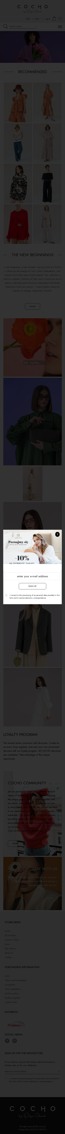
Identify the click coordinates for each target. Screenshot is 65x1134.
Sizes (7, 976)
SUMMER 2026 (12, 939)
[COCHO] (32, 47)
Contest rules (11, 1002)
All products (10, 935)
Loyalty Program (12, 997)
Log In (47, 18)
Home (7, 931)
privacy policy (12, 993)
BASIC (7, 944)
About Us (9, 953)
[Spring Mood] (32, 391)
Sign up (32, 586)
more (32, 306)
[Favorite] (60, 18)
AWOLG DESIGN (38, 1129)
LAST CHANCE (10, 948)
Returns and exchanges (16, 980)
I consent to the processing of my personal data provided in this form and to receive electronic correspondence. (35, 596)
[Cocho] (32, 9)
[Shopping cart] (54, 18)
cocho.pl (42, 1126)
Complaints (10, 984)
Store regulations (13, 989)
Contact (8, 957)
